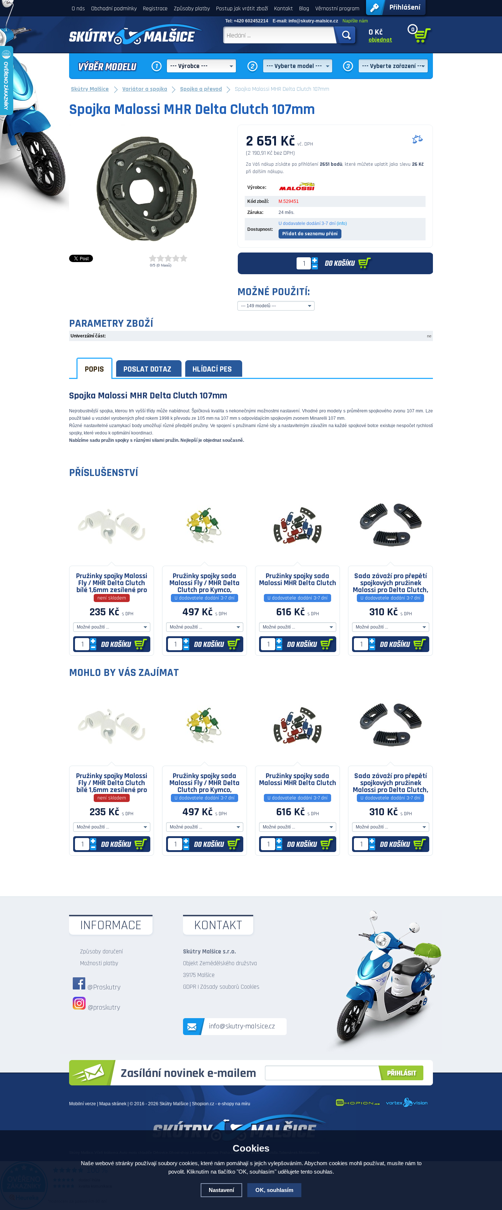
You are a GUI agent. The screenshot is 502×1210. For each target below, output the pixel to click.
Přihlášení (405, 7)
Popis (94, 369)
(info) (342, 223)
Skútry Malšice (174, 1103)
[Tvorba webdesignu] (407, 1106)
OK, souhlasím (274, 1190)
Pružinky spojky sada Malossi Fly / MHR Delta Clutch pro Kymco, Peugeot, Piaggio (204, 582)
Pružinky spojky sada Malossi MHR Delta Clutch (297, 579)
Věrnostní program (337, 8)
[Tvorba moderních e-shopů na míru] (357, 1106)
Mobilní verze (82, 1103)
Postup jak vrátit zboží (242, 8)
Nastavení (221, 1190)
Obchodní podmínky (114, 8)
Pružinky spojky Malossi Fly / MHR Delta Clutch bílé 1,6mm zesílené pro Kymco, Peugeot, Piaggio (111, 582)
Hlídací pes (212, 369)
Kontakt (283, 8)
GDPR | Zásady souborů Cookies (221, 987)
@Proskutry (104, 987)
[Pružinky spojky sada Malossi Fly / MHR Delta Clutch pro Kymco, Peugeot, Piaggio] (204, 560)
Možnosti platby (99, 963)
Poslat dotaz (147, 369)
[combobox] (201, 66)
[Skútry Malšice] (136, 34)
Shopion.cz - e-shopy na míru (221, 1103)
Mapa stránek (112, 1103)
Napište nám (355, 21)
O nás (78, 8)
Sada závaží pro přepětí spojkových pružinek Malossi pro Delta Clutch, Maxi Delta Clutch (390, 582)
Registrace (155, 8)
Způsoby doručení (101, 952)
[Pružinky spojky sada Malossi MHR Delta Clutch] (297, 560)
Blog (304, 8)
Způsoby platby (192, 8)
